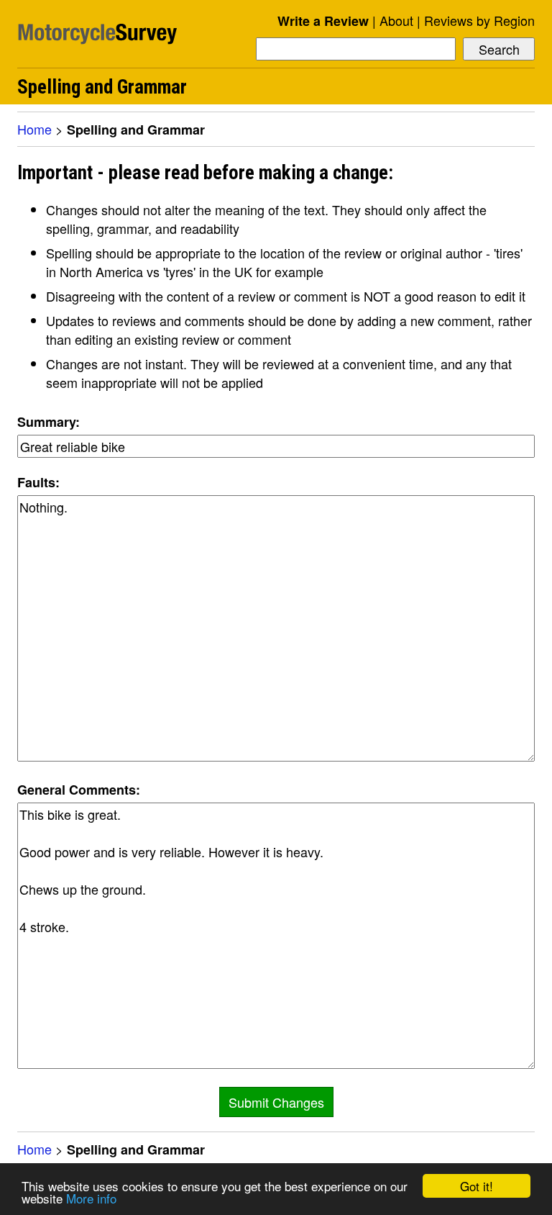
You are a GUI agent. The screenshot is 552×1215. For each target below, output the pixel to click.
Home (34, 128)
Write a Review (323, 21)
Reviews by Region (479, 20)
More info (91, 1198)
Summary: (48, 421)
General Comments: (78, 789)
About (396, 20)
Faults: (38, 482)
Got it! (476, 1186)
